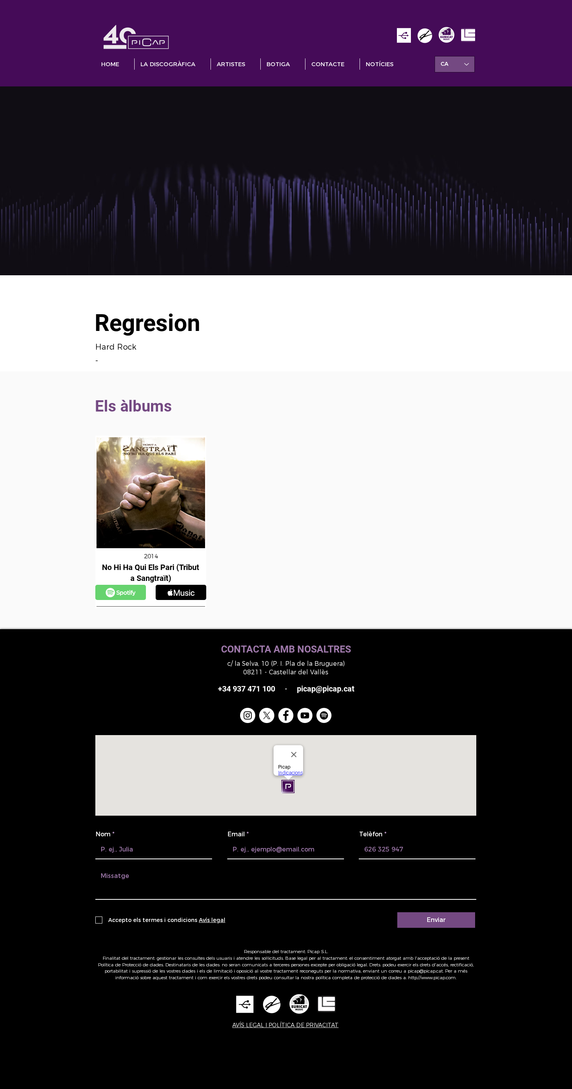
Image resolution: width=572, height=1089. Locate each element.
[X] (266, 715)
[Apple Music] (120, 592)
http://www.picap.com (432, 977)
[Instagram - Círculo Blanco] (247, 715)
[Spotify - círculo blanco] (324, 715)
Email (236, 834)
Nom (103, 834)
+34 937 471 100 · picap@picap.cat (286, 688)
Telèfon (371, 834)
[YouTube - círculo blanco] (304, 715)
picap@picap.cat (425, 971)
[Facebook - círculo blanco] (285, 715)
